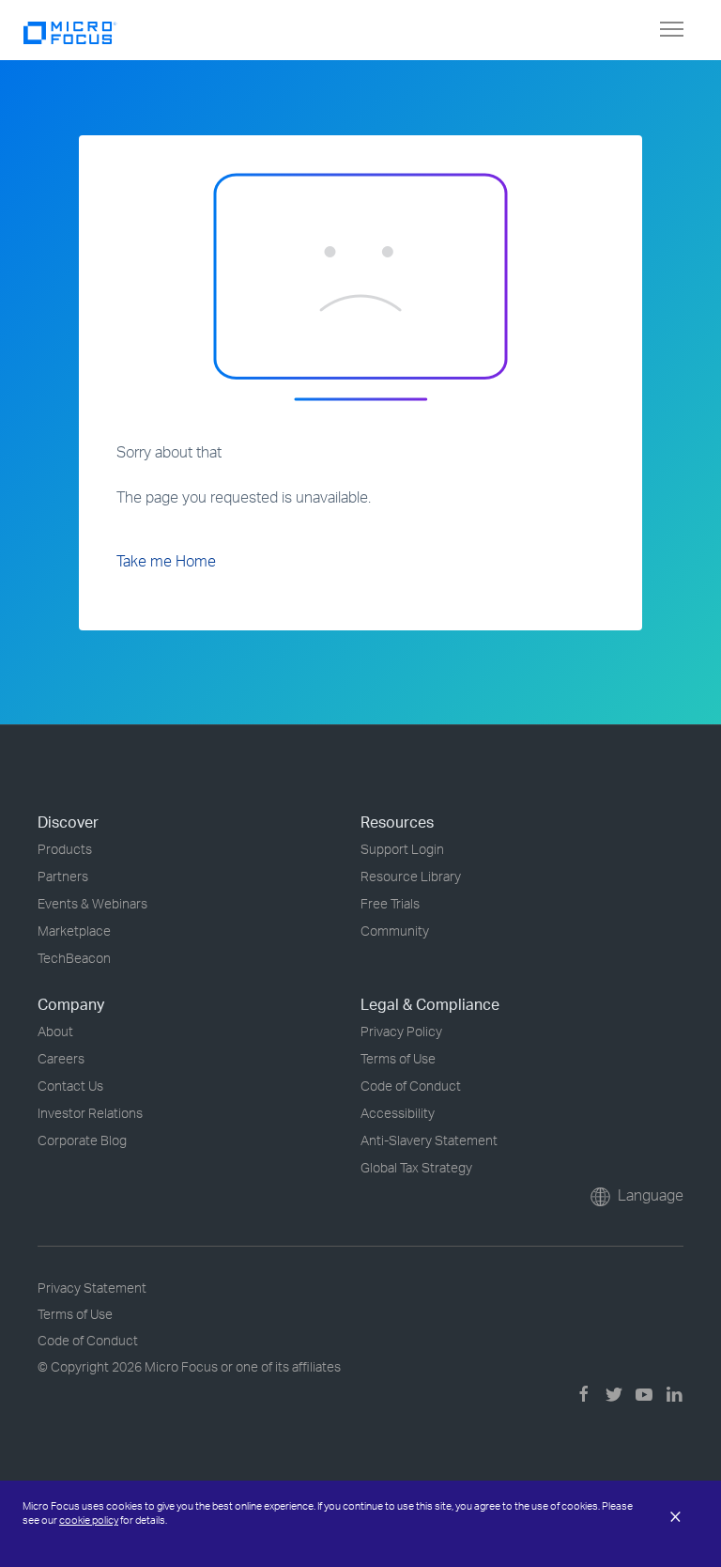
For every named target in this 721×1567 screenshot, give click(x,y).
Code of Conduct (410, 1086)
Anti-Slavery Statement (429, 1140)
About (55, 1031)
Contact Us (70, 1086)
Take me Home (166, 560)
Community (394, 931)
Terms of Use (398, 1058)
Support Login (402, 849)
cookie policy (88, 1520)
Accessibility (397, 1113)
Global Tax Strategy (416, 1167)
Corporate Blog (82, 1140)
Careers (61, 1058)
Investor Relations (90, 1113)
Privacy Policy (401, 1031)
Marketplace (74, 931)
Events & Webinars (92, 903)
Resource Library (410, 876)
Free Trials (390, 903)
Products (65, 849)
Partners (63, 876)
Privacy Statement (92, 1287)
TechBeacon (74, 958)
